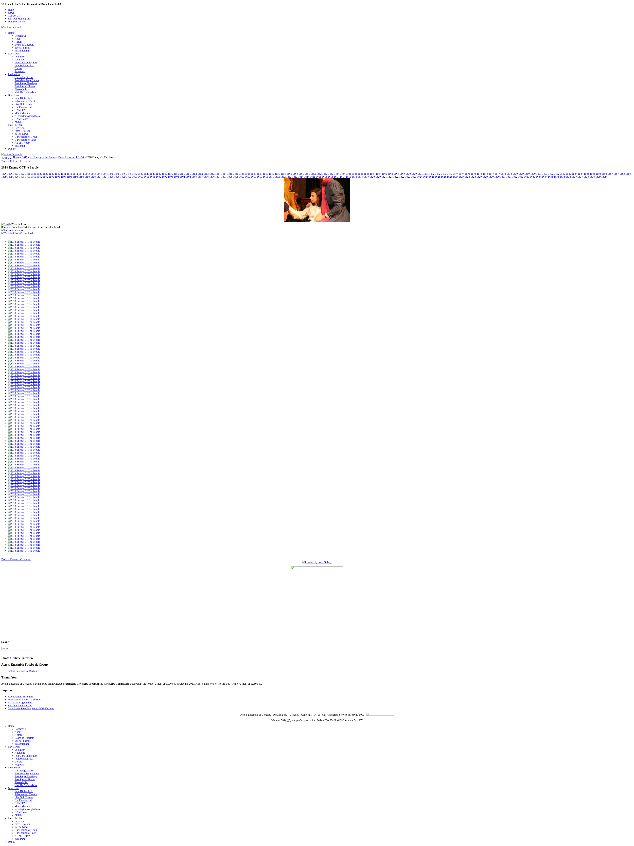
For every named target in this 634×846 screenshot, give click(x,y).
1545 (111, 173)
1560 (289, 173)
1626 (443, 176)
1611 (265, 176)
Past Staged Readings (26, 83)
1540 (51, 173)
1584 (574, 173)
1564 (336, 173)
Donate (18, 68)
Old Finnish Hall (23, 107)
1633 (526, 176)
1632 (514, 176)
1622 (396, 176)
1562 (313, 173)
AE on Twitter (22, 142)
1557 (253, 173)
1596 (87, 176)
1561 (301, 173)
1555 (229, 173)
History (18, 41)
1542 (75, 173)
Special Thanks (23, 47)
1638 (586, 176)
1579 (515, 173)
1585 (586, 173)
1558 (265, 173)
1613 (289, 176)
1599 (122, 176)
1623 (407, 176)
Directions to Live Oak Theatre (24, 699)
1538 (27, 173)
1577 (491, 173)
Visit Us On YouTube (26, 92)
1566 (360, 173)
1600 (134, 176)
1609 (241, 176)
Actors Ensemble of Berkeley (23, 671)
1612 (277, 176)
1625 (431, 176)
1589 (4, 176)
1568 (384, 173)
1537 (15, 173)
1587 (610, 173)
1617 (336, 176)
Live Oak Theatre (24, 104)
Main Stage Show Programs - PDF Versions (31, 708)
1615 (312, 176)
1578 (503, 173)
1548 (146, 173)
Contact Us (14, 15)
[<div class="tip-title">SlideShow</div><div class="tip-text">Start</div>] (5, 224)
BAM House (21, 119)
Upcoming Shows (24, 77)
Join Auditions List (24, 65)
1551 (182, 173)
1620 (372, 176)
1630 (491, 176)
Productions (14, 74)
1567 (372, 173)
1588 (622, 173)
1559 (277, 173)
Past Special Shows (25, 86)
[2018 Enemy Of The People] (317, 221)
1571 (420, 173)
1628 (467, 176)
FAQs (11, 12)
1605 (194, 176)
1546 (122, 173)
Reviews (19, 127)
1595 (75, 176)
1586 (598, 173)
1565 (348, 173)
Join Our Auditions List (20, 705)
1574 (455, 173)
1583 (562, 173)
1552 (194, 173)
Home (11, 9)
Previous (18, 230)
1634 (538, 176)
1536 (4, 173)
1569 (396, 173)
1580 (527, 173)
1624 (419, 176)
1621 (384, 176)
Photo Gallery (22, 89)
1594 (63, 176)
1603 (170, 176)
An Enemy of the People (43, 157)
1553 (206, 173)
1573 (443, 173)
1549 (158, 173)
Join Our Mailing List (19, 18)
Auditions (20, 59)
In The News (21, 133)
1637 (574, 176)
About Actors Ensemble (20, 696)
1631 (503, 176)
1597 (99, 176)
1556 (241, 173)
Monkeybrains (22, 113)
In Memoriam (22, 50)
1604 (182, 176)
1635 (550, 176)
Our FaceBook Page (25, 139)
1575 (467, 173)
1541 (63, 173)
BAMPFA (20, 110)
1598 (111, 176)
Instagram (20, 145)
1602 (158, 176)
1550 (170, 173)
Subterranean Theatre (26, 101)
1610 (253, 176)
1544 (99, 173)
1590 (15, 176)
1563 (325, 173)
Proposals (20, 71)
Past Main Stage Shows (27, 80)
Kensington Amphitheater (28, 116)
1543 (87, 173)
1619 (360, 176)
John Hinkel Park (24, 98)
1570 (408, 173)
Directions (13, 95)
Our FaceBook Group (26, 136)
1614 (300, 176)
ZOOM (18, 121)
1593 (51, 176)
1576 (479, 173)
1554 (218, 173)
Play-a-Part (13, 53)
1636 (562, 176)
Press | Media (15, 124)
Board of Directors (24, 44)
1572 (432, 173)
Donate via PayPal (17, 21)
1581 (539, 173)
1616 (324, 176)
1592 (39, 176)
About (18, 38)
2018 (24, 157)
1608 (229, 176)
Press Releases (22, 130)
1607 (218, 176)
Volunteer (20, 56)
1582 (550, 173)
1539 (39, 173)
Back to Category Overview (16, 161)
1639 (598, 176)
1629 (479, 176)
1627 (455, 176)
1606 (206, 176)
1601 (146, 176)
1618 (348, 176)
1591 (27, 176)
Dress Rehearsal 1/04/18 (71, 157)
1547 (134, 173)
